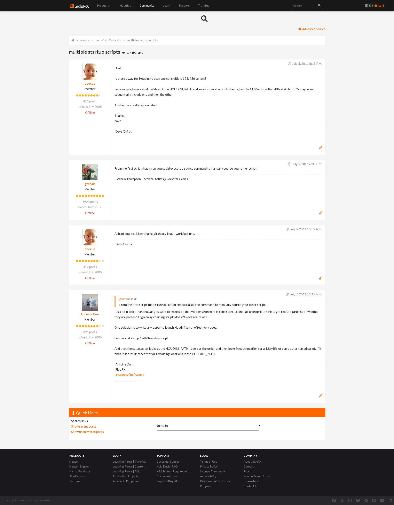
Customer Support (169, 461)
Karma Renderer (79, 471)
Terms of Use (208, 461)
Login (381, 5)
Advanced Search (313, 29)
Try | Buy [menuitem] (203, 5)
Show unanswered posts (87, 432)
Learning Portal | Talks (127, 471)
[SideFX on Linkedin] (390, 500)
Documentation (167, 476)
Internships (251, 481)
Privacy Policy (209, 466)
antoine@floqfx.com (129, 374)
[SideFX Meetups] (366, 500)
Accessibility (208, 476)
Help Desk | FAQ (167, 466)
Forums (85, 40)
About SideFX (252, 461)
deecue (90, 83)
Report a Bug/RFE (168, 481)
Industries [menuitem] (124, 5)
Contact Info (252, 486)
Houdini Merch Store (257, 476)
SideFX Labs (77, 476)
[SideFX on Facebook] (334, 500)
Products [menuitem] (103, 5)
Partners (75, 481)
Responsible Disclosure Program (215, 483)
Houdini (74, 461)
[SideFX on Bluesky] (358, 500)
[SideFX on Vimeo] (374, 500)
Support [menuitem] (184, 5)
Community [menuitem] (147, 5)
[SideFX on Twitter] (342, 500)
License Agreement (212, 471)
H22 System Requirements (174, 471)
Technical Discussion (108, 40)
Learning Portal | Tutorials (129, 461)
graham (90, 184)
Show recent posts (83, 426)
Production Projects (126, 476)
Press (247, 471)
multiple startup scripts (142, 40)
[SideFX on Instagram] (350, 500)
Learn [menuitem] (166, 5)
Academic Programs (125, 481)
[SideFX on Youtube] (382, 500)
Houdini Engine (79, 466)
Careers (249, 466)
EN (371, 5)
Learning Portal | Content (129, 466)
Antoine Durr (90, 314)
